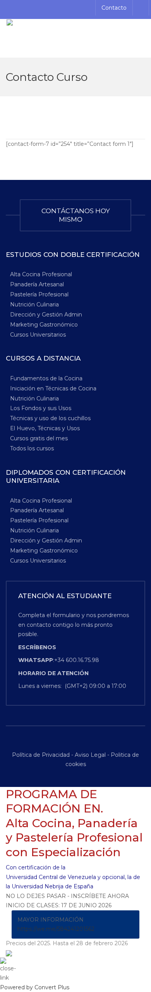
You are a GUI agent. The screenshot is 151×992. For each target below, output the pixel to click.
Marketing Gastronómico (44, 324)
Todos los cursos (32, 448)
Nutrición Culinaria (34, 304)
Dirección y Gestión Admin (46, 314)
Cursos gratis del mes (39, 438)
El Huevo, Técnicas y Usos (45, 428)
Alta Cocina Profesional (41, 274)
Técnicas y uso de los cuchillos (50, 418)
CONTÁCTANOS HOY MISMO (75, 215)
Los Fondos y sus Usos (40, 408)
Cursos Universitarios (38, 334)
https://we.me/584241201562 (55, 928)
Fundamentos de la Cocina (46, 378)
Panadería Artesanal (37, 284)
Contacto (114, 7)
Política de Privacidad (41, 754)
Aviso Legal (90, 754)
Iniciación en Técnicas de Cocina (53, 388)
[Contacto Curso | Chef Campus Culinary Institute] (75, 38)
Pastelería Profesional (39, 294)
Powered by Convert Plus (34, 987)
